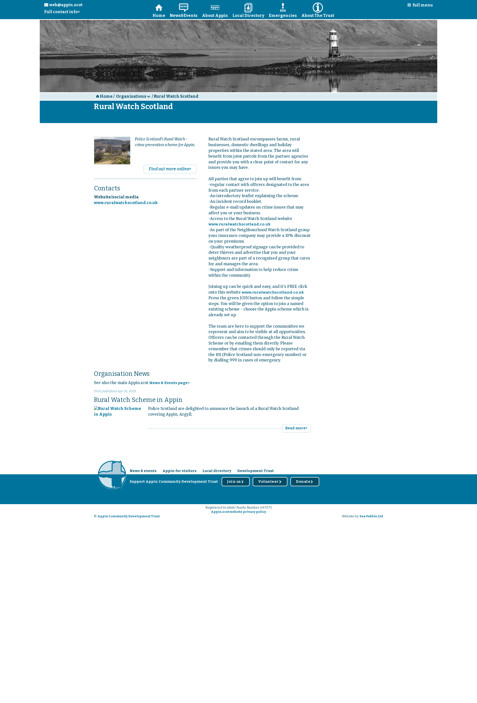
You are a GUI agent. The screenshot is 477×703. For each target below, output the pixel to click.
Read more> (296, 428)
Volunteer (270, 482)
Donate (305, 482)
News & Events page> (169, 383)
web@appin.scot (63, 4)
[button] (418, 6)
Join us (235, 482)
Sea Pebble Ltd (371, 516)
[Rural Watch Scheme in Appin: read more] (118, 411)
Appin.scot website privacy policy (238, 512)
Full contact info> (62, 11)
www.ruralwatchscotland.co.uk (126, 202)
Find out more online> (170, 169)
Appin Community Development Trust (128, 516)
